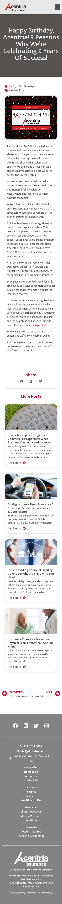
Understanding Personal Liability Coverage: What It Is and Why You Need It (31, 574)
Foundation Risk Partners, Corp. (37, 877)
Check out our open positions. (31, 325)
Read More (15, 463)
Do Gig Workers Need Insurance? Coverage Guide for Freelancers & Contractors (30, 508)
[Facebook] (15, 726)
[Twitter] (36, 726)
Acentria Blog (16, 90)
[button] (57, 7)
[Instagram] (46, 726)
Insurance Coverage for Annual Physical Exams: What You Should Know (30, 643)
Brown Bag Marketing (38, 884)
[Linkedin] (26, 726)
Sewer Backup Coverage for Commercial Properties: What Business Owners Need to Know (29, 439)
